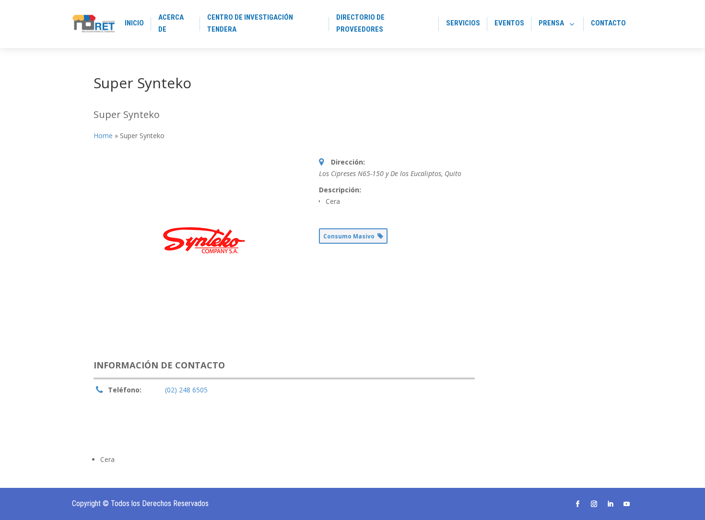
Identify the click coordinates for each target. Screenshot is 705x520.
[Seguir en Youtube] (627, 504)
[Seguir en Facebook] (578, 504)
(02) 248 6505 (186, 389)
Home (103, 135)
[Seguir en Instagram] (594, 504)
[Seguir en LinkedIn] (610, 504)
